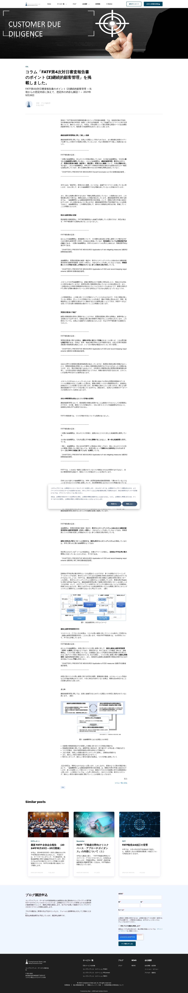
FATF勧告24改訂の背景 (135, 845)
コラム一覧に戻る (121, 783)
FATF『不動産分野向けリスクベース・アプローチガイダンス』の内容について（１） (93, 848)
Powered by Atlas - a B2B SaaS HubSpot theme (94, 991)
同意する (114, 504)
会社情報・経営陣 (150, 965)
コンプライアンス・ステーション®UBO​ (95, 969)
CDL (63, 787)
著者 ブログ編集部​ (43, 103)
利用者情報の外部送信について (114, 985)
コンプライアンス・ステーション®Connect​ (96, 972)
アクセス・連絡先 (150, 972)
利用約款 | (69, 985)
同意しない (129, 504)
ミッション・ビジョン (151, 969)
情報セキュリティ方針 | (95, 985)
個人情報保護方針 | (80, 985)
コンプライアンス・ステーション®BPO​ (95, 976)
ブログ (120, 965)
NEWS (134, 965)
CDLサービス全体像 (89, 965)
